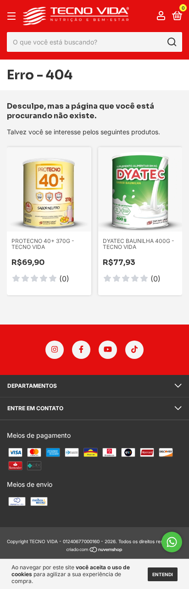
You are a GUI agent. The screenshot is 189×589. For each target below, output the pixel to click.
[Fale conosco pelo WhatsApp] (171, 542)
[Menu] (13, 16)
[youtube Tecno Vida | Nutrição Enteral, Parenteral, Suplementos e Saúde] (108, 350)
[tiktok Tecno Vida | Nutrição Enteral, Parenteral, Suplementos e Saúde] (134, 350)
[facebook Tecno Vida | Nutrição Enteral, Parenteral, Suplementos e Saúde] (81, 350)
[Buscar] (171, 42)
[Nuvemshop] (94, 550)
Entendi (162, 574)
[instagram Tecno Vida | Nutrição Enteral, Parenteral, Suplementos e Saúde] (54, 350)
